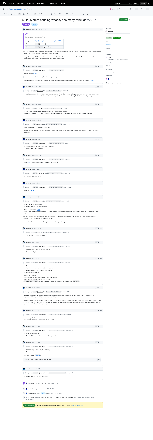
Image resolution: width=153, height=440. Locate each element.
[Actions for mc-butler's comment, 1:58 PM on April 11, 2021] (101, 326)
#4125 (38, 209)
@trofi (40, 108)
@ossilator (42, 44)
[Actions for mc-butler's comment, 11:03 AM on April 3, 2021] (101, 242)
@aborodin (42, 70)
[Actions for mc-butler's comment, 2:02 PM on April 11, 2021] (101, 342)
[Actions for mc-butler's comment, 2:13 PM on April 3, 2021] (101, 288)
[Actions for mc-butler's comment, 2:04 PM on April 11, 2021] (101, 369)
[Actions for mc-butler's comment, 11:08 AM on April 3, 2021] (101, 258)
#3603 (32, 190)
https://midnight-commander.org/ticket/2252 (48, 41)
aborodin (42, 389)
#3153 (29, 162)
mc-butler (28, 29)
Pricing (62, 3)
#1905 (92, 80)
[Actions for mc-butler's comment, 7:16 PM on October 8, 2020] (101, 197)
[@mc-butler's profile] (24, 29)
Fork (134, 9)
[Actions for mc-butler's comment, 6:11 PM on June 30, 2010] (101, 104)
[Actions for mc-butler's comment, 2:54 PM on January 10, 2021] (101, 228)
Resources (30, 3)
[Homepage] (4, 3)
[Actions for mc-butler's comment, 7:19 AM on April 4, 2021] (101, 310)
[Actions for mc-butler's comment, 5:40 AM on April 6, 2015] (101, 169)
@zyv (40, 232)
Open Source (41, 3)
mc (25, 9)
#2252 (35, 73)
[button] (98, 359)
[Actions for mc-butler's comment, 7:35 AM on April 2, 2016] (101, 183)
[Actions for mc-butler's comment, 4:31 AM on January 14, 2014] (101, 155)
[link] (30, 383)
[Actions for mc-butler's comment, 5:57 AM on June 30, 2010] (101, 66)
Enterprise (53, 3)
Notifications (124, 9)
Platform (11, 3)
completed (45, 383)
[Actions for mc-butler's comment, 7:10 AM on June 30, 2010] (101, 86)
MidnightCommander (13, 9)
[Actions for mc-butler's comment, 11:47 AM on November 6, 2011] (101, 139)
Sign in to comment (77, 405)
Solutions (20, 3)
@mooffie (47, 47)
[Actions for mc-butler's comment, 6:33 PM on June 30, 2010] (101, 120)
